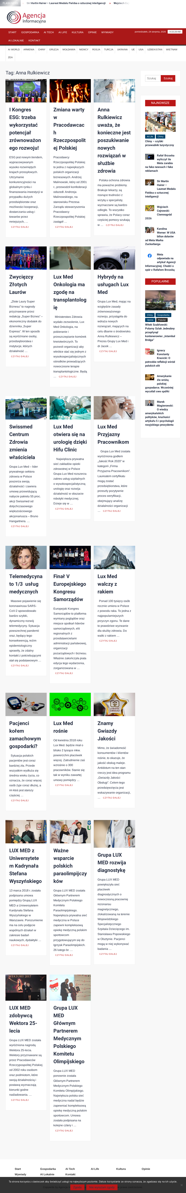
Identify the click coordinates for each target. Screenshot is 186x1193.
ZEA (10, 57)
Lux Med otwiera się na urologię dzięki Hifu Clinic (70, 438)
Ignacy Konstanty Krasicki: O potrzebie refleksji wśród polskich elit (160, 358)
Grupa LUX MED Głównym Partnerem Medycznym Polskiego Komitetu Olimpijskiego (68, 1034)
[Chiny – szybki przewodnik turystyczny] (160, 121)
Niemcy (83, 49)
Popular (162, 320)
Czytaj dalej (20, 227)
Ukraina (122, 49)
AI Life (62, 32)
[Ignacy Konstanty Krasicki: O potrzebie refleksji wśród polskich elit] (149, 351)
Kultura (77, 32)
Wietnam (171, 49)
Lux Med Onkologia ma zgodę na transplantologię (69, 292)
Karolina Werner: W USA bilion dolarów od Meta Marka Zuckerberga (160, 236)
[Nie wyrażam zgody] (181, 1185)
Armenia (28, 49)
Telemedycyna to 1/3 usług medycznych (26, 584)
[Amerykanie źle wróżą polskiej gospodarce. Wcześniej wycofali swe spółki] (149, 377)
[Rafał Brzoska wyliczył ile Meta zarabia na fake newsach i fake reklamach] (149, 156)
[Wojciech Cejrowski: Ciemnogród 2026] (149, 207)
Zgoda (77, 1187)
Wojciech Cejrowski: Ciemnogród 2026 (121, 3)
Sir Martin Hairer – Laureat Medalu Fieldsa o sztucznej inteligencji (50, 3)
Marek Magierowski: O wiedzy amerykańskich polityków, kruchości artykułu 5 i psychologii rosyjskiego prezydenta (159, 413)
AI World (14, 49)
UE (133, 49)
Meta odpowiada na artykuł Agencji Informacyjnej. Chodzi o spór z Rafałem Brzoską (160, 262)
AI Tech (49, 32)
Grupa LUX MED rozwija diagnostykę (112, 862)
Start (12, 32)
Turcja (108, 49)
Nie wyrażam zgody (102, 1187)
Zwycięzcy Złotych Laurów (21, 284)
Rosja (96, 49)
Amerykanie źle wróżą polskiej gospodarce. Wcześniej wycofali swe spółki (159, 383)
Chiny (41, 49)
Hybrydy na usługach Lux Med (113, 284)
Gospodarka (30, 32)
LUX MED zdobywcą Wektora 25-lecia (23, 1019)
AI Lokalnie (16, 40)
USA (141, 49)
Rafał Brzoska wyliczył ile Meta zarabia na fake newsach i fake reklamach (160, 163)
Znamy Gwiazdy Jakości (107, 731)
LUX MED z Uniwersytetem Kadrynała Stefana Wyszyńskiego (25, 866)
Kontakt (34, 40)
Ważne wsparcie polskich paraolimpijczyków (70, 866)
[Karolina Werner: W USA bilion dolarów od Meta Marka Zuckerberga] (149, 229)
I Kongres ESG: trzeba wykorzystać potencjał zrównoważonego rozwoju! (25, 129)
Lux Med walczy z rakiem (107, 584)
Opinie (92, 32)
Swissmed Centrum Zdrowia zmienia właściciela (22, 442)
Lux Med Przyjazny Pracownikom (113, 434)
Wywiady (107, 32)
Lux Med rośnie (63, 727)
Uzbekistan (154, 49)
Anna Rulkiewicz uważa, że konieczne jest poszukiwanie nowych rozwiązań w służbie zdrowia (114, 140)
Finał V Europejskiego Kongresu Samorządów (69, 588)
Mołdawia (68, 49)
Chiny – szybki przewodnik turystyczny (159, 143)
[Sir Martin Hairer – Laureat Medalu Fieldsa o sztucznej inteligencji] (149, 182)
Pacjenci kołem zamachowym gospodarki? (25, 735)
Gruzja (54, 49)
